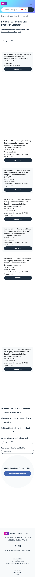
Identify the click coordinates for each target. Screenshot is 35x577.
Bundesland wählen (9, 432)
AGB (25, 574)
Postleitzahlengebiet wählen (12, 412)
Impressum (24, 570)
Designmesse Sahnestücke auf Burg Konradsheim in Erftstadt (16, 144)
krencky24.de (17, 559)
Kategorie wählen (8, 41)
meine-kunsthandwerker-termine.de (17, 563)
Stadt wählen (7, 422)
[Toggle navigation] (31, 3)
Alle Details (18, 69)
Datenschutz (23, 572)
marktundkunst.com (17, 561)
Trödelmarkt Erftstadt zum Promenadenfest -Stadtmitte (16, 57)
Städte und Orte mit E (13, 16)
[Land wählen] (23, 9)
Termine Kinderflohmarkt (17, 473)
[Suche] (31, 9)
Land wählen (7, 452)
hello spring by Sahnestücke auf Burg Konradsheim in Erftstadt (16, 232)
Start (2, 16)
